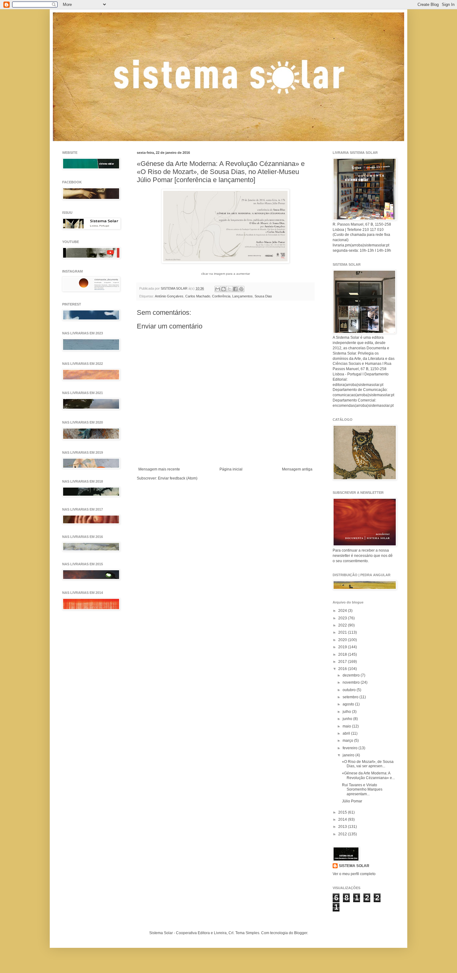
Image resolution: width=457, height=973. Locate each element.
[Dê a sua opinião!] (223, 289)
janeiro (349, 755)
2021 (343, 632)
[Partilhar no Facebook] (235, 289)
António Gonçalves (169, 296)
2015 (343, 812)
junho (348, 719)
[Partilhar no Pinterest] (241, 289)
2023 (343, 618)
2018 (343, 654)
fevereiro (350, 748)
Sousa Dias (263, 296)
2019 (343, 647)
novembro (352, 682)
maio (347, 726)
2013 (343, 826)
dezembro (352, 675)
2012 (343, 834)
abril (347, 733)
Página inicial (230, 469)
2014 (343, 819)
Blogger (300, 933)
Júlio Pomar (352, 801)
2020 (343, 640)
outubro (350, 690)
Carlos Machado (197, 296)
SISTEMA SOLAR (354, 866)
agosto (349, 704)
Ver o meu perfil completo (354, 874)
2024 (343, 610)
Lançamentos (242, 296)
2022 (343, 625)
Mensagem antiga (297, 469)
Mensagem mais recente (159, 469)
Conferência (221, 296)
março (348, 740)
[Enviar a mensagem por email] (218, 289)
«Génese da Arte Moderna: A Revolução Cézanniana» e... (368, 775)
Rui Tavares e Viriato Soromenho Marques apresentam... (362, 789)
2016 (343, 669)
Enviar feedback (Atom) (177, 478)
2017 (343, 661)
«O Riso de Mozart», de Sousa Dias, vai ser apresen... (368, 764)
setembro (351, 697)
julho (347, 711)
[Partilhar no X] (229, 289)
